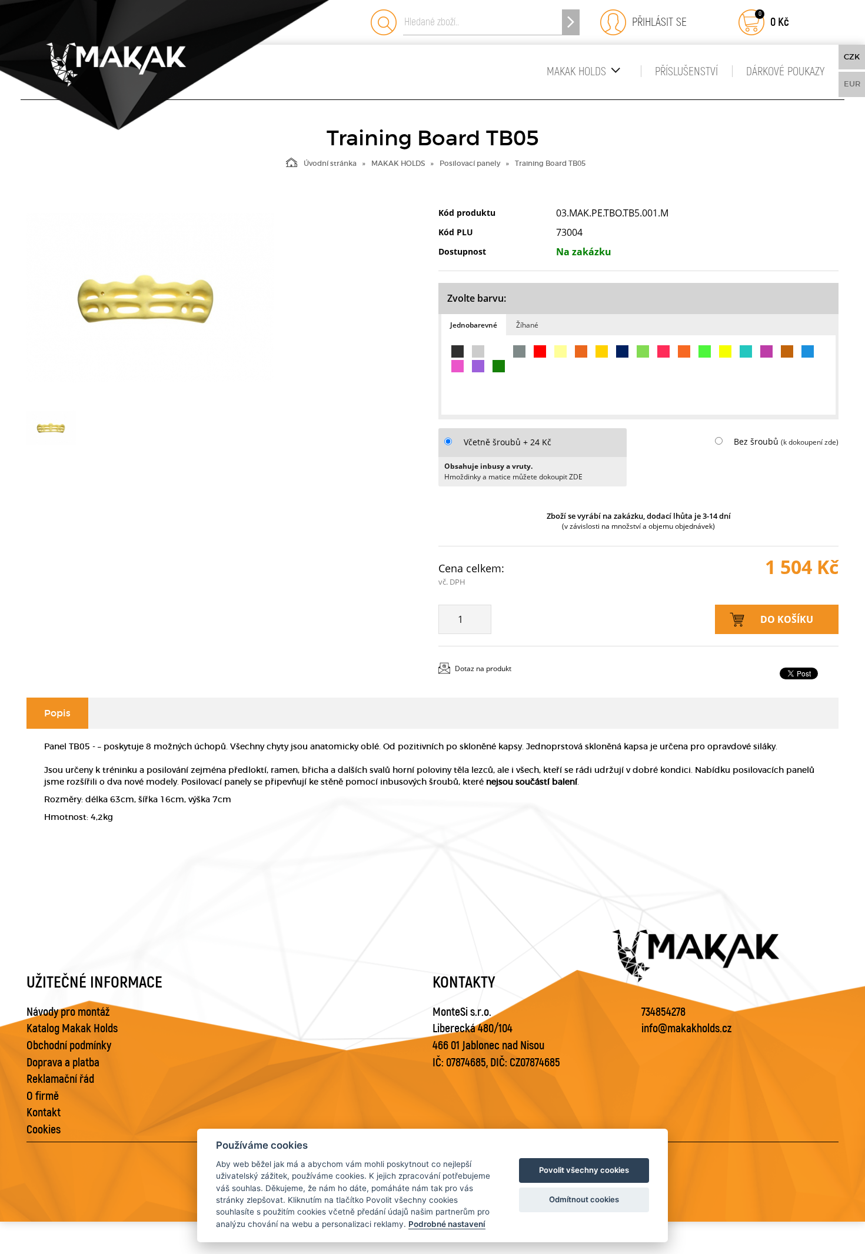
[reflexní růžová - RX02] (663, 351)
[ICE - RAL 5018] (745, 351)
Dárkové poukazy (785, 71)
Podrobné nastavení (446, 1224)
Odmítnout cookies (584, 1199)
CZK (852, 56)
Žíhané (527, 325)
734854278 (663, 1012)
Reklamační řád (60, 1079)
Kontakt (43, 1112)
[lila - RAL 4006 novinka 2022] (766, 351)
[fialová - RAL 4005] (478, 366)
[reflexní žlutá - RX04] (725, 351)
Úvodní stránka (330, 163)
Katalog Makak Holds (72, 1028)
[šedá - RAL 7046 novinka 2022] (519, 351)
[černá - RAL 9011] (457, 351)
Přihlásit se (656, 22)
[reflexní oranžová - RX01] (684, 351)
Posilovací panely (470, 163)
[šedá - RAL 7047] (478, 351)
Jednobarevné (473, 325)
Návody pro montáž (67, 1012)
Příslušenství (686, 71)
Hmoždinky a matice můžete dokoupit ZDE (513, 477)
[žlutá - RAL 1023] (601, 351)
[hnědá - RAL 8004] (787, 351)
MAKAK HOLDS (576, 71)
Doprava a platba (62, 1062)
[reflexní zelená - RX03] (704, 351)
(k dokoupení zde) (810, 442)
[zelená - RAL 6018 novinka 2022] (643, 351)
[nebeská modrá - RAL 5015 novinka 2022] (807, 351)
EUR (852, 83)
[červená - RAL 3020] (540, 351)
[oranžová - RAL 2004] (581, 351)
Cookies (43, 1129)
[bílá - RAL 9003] (498, 351)
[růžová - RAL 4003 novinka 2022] (457, 366)
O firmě (42, 1096)
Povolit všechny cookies (584, 1170)
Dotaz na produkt (483, 668)
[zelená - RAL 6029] (498, 366)
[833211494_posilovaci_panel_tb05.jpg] (150, 297)
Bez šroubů (756, 441)
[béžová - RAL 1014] (560, 351)
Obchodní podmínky (68, 1045)
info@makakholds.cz (686, 1028)
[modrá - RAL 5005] (622, 351)
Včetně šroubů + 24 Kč (507, 442)
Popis (57, 713)
